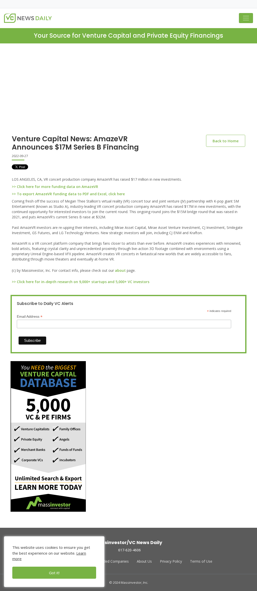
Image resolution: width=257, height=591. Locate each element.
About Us (144, 561)
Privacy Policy (171, 561)
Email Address (29, 316)
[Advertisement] (128, 93)
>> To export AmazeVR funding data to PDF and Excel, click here (68, 193)
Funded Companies (113, 561)
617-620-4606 (129, 550)
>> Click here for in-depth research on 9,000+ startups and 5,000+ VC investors (80, 281)
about (120, 270)
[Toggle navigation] (246, 18)
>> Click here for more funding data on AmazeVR (55, 186)
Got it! (54, 572)
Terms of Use (201, 561)
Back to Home (226, 140)
